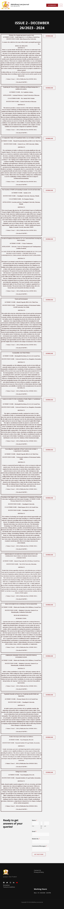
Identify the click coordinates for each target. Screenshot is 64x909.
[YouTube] (17, 882)
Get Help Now (38, 854)
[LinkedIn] (13, 882)
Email (34, 831)
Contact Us (37, 870)
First (33, 826)
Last (45, 826)
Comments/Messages (39, 846)
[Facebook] (4, 882)
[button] (51, 5)
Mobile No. (36, 839)
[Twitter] (7, 882)
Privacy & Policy (39, 872)
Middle (41, 827)
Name (34, 820)
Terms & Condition (9, 887)
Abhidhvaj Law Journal (20, 4)
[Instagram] (10, 882)
